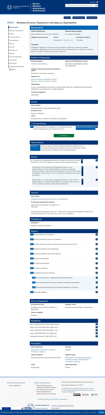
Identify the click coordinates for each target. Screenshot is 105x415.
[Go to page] (96, 5)
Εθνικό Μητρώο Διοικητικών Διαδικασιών (39, 7)
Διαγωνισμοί (44, 350)
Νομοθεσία (13, 60)
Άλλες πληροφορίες (16, 57)
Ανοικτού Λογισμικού (87, 382)
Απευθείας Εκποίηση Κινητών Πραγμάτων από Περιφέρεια (49, 199)
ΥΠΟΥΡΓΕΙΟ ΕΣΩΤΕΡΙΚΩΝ (39, 64)
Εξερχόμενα (13, 50)
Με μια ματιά (14, 27)
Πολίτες (54, 81)
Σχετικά (12, 47)
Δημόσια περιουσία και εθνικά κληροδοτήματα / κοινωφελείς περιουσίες (78, 359)
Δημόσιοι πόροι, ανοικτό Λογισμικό (46, 393)
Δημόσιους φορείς (36, 79)
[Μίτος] (19, 7)
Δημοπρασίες (35, 350)
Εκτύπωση (67, 17)
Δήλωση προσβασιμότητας (44, 391)
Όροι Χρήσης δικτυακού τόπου (45, 389)
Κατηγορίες (13, 63)
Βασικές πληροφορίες (16, 30)
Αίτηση (12, 34)
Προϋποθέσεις (14, 40)
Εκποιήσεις (34, 351)
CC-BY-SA (80, 385)
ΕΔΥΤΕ (74, 382)
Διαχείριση (51, 350)
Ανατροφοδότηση (91, 17)
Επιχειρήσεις (47, 79)
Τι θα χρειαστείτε (15, 37)
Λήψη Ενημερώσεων (78, 17)
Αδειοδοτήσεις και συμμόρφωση (75, 357)
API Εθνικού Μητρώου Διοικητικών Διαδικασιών (52, 399)
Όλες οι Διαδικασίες (15, 385)
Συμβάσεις (42, 351)
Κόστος (12, 43)
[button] (89, 412)
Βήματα (12, 53)
